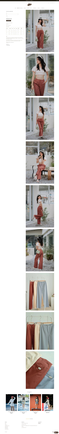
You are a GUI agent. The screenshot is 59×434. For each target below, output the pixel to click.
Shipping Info (6, 426)
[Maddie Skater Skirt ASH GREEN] (23, 402)
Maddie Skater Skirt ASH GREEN (23, 411)
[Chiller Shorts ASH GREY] (47, 402)
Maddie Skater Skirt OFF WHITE (11, 411)
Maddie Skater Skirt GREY (35, 411)
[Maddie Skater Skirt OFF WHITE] (11, 402)
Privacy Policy (6, 428)
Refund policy (6, 427)
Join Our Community (7, 425)
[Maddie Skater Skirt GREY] (35, 402)
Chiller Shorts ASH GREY (47, 411)
